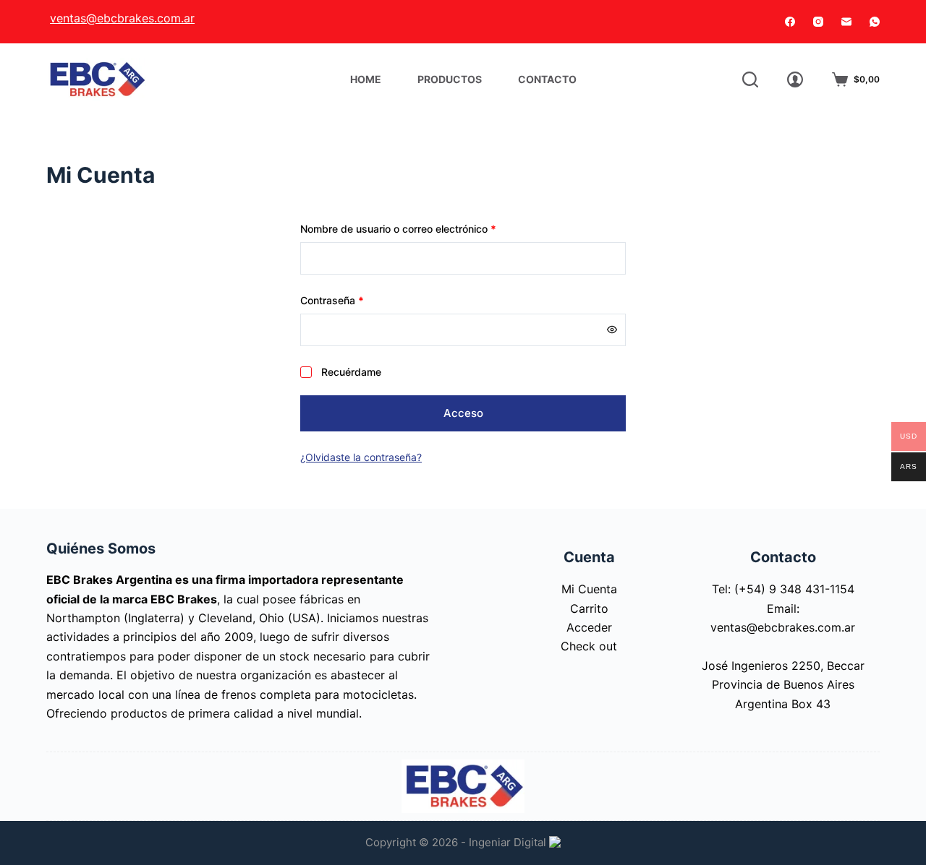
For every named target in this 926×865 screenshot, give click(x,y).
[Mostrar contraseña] (612, 329)
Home (365, 79)
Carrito (589, 608)
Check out (589, 646)
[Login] (795, 79)
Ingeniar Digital (509, 842)
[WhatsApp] (875, 22)
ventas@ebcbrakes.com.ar (122, 18)
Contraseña (357, 299)
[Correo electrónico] (846, 22)
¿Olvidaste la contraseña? (361, 457)
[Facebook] (790, 22)
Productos (449, 79)
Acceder (589, 627)
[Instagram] (818, 22)
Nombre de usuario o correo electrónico (424, 228)
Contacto (547, 79)
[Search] (750, 79)
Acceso (463, 413)
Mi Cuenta (589, 589)
